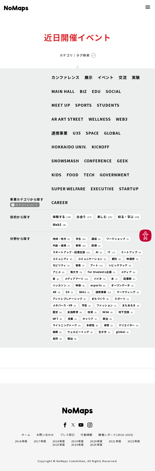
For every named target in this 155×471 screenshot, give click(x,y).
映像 (80, 285)
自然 (57, 338)
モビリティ (61, 265)
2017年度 (40, 441)
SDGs (84, 292)
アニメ (59, 272)
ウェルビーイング (80, 332)
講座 (96, 239)
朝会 (107, 319)
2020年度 (96, 441)
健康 (57, 332)
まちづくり (100, 299)
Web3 (59, 224)
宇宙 (86, 305)
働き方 (76, 272)
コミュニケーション (92, 259)
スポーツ (121, 299)
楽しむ (104, 217)
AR (56, 292)
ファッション (106, 305)
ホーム (26, 435)
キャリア (90, 319)
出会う (84, 217)
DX (69, 292)
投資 (92, 312)
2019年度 (77, 441)
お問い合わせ (45, 435)
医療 (96, 245)
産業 (72, 319)
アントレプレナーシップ (69, 299)
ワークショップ (117, 239)
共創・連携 (61, 245)
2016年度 (21, 441)
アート (96, 265)
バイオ (100, 279)
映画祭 (132, 259)
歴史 (57, 312)
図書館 (129, 279)
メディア (128, 272)
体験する (62, 217)
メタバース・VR (64, 305)
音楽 (80, 265)
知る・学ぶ (128, 217)
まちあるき (130, 305)
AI (99, 252)
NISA (108, 312)
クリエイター (128, 325)
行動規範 (86, 435)
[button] (145, 235)
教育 (81, 245)
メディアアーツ (76, 279)
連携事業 (103, 292)
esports (98, 285)
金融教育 (74, 312)
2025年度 (96, 445)
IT (111, 252)
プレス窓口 (67, 435)
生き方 (104, 332)
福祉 (71, 338)
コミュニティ (62, 259)
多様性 (92, 325)
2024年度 (77, 445)
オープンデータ (122, 285)
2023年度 (58, 445)
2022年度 (134, 441)
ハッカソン (61, 285)
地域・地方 (61, 239)
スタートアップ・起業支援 (71, 252)
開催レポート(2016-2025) (115, 435)
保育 (108, 325)
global (122, 332)
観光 (116, 259)
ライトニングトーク (67, 325)
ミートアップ (131, 252)
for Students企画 (101, 272)
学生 (81, 239)
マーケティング (128, 292)
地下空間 (125, 312)
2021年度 (115, 441)
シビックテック (120, 265)
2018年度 (58, 441)
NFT (57, 319)
